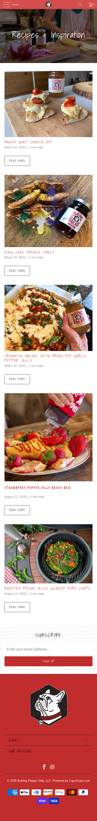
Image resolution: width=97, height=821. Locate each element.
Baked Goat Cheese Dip (28, 142)
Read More (17, 160)
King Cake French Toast (30, 252)
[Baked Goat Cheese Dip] (48, 104)
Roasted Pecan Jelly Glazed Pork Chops (48, 588)
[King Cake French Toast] (48, 211)
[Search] (82, 4)
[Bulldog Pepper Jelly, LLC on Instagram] (52, 767)
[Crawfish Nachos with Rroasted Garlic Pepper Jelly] (48, 318)
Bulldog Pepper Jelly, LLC (34, 780)
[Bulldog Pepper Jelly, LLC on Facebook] (44, 767)
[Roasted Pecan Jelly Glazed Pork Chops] (48, 553)
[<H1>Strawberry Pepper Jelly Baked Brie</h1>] (48, 437)
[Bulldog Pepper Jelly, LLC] (48, 4)
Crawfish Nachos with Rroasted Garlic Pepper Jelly (46, 358)
